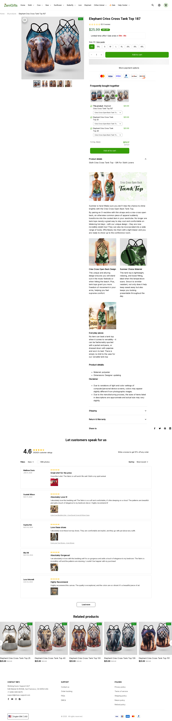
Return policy (120, 700)
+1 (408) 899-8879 (15, 692)
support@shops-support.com (18, 695)
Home (2, 14)
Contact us (65, 687)
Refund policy (120, 705)
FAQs (63, 696)
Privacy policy (120, 687)
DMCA (63, 700)
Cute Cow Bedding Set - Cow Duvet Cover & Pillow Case (70, 515)
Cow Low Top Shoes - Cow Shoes (62, 543)
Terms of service (121, 691)
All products (11, 14)
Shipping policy (121, 696)
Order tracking (66, 691)
